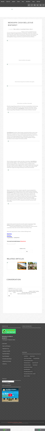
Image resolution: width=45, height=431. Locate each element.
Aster (23, 1)
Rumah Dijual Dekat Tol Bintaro (28, 367)
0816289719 (4, 338)
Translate (8, 383)
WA (40, 429)
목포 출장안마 (19, 292)
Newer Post (5, 316)
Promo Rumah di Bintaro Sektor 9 (28, 360)
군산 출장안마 (14, 293)
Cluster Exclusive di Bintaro (27, 358)
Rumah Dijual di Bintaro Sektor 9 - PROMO (29, 373)
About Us (8, 1)
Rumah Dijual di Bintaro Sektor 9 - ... (32, 272)
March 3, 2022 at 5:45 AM (17, 288)
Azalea (18, 1)
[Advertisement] (23, 320)
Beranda (2, 1)
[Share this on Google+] (18, 251)
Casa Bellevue (17, 29)
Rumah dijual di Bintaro (27, 369)
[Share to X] (14, 251)
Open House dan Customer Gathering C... (11, 272)
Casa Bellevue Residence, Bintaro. (14, 422)
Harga (33, 1)
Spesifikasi (28, 1)
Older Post (39, 316)
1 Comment (11, 29)
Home (22, 316)
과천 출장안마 (26, 291)
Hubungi (38, 1)
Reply (9, 295)
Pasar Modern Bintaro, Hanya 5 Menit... (21, 272)
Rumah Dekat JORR (35, 362)
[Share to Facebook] (31, 251)
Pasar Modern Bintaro (36, 358)
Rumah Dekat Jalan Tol (27, 362)
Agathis (13, 1)
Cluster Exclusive (32, 356)
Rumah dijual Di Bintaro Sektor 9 (26, 29)
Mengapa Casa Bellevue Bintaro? (14, 31)
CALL (6, 429)
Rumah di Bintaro (11, 243)
